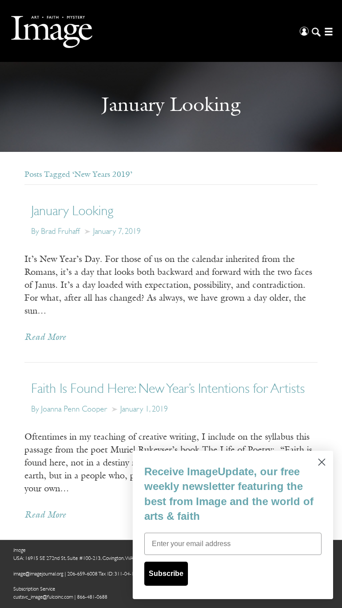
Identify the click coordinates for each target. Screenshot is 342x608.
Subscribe (166, 573)
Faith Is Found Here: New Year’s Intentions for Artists (168, 389)
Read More (45, 337)
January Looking (72, 212)
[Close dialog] (322, 462)
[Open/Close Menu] (327, 31)
